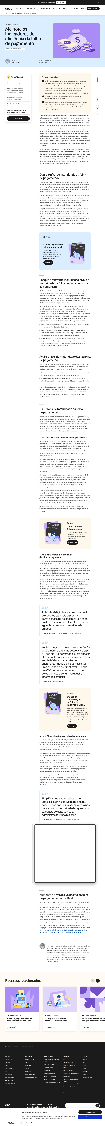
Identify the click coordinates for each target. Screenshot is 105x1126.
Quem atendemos (43, 8)
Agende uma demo (93, 8)
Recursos (55, 8)
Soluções (18, 8)
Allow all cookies (90, 1112)
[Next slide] (98, 981)
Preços (65, 8)
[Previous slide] (93, 981)
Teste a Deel (18, 118)
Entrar (82, 8)
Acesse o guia (72, 542)
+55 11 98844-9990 (61, 2)
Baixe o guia (48, 262)
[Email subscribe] (97, 1105)
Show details (26, 1123)
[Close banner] (99, 3)
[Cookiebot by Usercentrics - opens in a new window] (10, 1123)
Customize (89, 1117)
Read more (12, 1027)
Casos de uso (30, 8)
